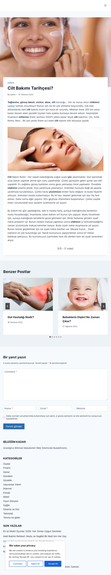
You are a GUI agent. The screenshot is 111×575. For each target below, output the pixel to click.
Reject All (35, 564)
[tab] (50, 337)
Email (44, 408)
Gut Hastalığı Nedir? (21, 317)
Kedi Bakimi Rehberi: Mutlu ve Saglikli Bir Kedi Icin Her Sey (34, 536)
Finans (6, 468)
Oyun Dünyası (10, 501)
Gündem (8, 476)
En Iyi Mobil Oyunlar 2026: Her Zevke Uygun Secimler (32, 531)
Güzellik (7, 480)
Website (80, 408)
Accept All (53, 564)
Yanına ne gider (11, 517)
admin (13, 94)
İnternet (7, 488)
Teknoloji (8, 513)
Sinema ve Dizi (11, 509)
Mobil (6, 497)
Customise (17, 564)
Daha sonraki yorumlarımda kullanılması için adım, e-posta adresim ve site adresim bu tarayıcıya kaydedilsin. (54, 417)
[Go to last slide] (7, 306)
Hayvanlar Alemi (12, 484)
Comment (10, 371)
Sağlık (11, 83)
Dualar (6, 463)
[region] (35, 555)
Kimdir (6, 492)
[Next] (103, 306)
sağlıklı (11, 106)
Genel (6, 472)
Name (8, 408)
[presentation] (28, 294)
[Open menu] (105, 5)
